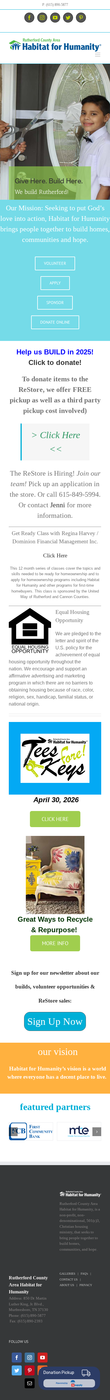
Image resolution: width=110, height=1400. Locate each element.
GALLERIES (67, 1273)
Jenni (57, 505)
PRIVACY (85, 1285)
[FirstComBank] (31, 1131)
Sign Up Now (55, 1021)
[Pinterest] (30, 1370)
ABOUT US (67, 1285)
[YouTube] (43, 1358)
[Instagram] (30, 1358)
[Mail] (30, 1383)
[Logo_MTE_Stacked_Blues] (79, 1131)
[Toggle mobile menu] (98, 55)
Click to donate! (55, 362)
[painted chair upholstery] (55, 838)
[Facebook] (17, 1358)
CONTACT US (69, 1279)
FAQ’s (84, 1273)
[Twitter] (17, 1370)
